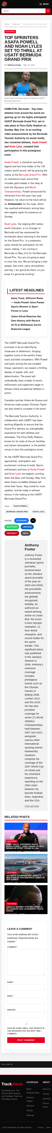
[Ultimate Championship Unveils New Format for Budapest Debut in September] (26, 868)
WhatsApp (12, 527)
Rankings (30, 1115)
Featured (15, 24)
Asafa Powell (39, 142)
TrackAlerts (12, 1127)
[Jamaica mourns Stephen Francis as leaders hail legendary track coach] (26, 899)
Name (10, 982)
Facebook (21, 521)
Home (6, 24)
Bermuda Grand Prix (30, 174)
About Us (47, 1089)
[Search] (48, 10)
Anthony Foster (14, 65)
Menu (46, 4)
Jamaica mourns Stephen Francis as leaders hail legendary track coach (24, 909)
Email (26, 533)
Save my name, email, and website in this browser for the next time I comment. (25, 1031)
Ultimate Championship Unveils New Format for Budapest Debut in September (25, 878)
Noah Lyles (15, 146)
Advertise (47, 1098)
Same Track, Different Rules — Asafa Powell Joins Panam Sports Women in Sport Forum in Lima (25, 846)
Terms (48, 1127)
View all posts (32, 806)
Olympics (30, 1105)
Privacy (40, 1127)
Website (11, 1009)
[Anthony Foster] (15, 547)
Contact (46, 1093)
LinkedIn (27, 527)
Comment (12, 947)
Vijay (23, 883)
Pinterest (12, 533)
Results (29, 1110)
